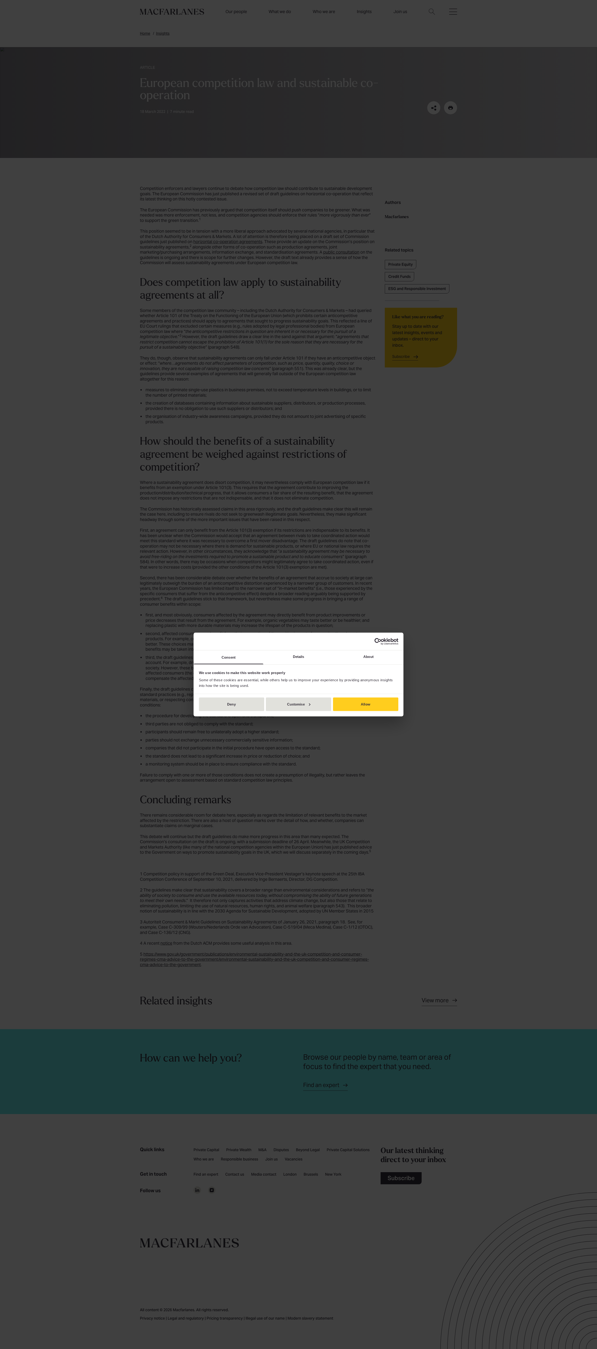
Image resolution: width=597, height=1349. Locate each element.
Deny (231, 704)
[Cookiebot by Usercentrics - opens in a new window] (378, 641)
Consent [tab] (229, 657)
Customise (296, 704)
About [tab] (368, 657)
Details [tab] (298, 657)
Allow (365, 704)
